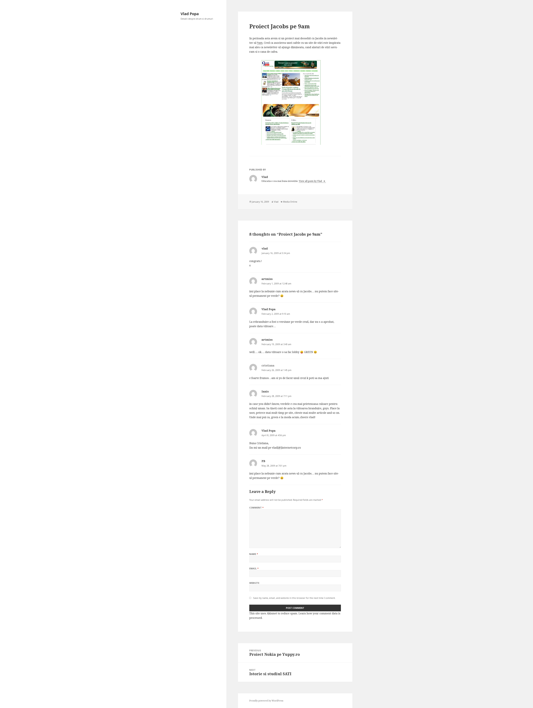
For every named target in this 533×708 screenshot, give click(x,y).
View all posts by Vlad (311, 181)
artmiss (267, 279)
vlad (265, 248)
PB (263, 461)
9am (260, 43)
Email (254, 568)
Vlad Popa (190, 13)
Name (253, 554)
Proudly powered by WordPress (266, 700)
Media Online (290, 201)
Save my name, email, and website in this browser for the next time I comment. (294, 597)
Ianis (265, 391)
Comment (256, 507)
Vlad (276, 201)
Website (254, 582)
